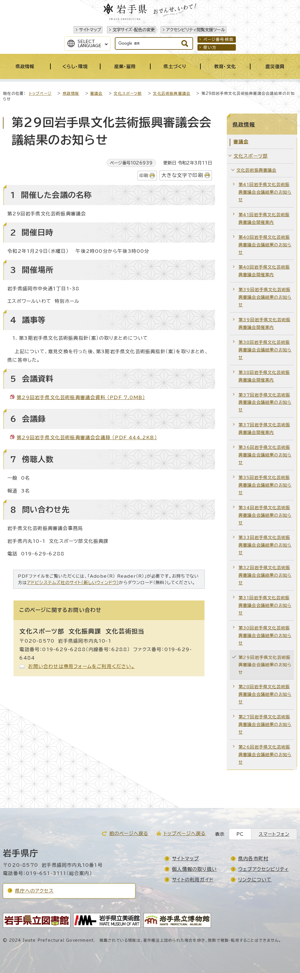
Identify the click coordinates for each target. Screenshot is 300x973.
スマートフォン (274, 834)
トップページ (40, 93)
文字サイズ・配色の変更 (133, 30)
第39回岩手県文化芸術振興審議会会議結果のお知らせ (265, 297)
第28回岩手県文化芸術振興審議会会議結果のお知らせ (265, 694)
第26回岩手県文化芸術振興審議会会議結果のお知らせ (265, 754)
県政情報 (71, 93)
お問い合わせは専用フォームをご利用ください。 (81, 666)
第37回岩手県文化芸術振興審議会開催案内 (264, 429)
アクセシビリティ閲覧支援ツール (195, 30)
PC (240, 834)
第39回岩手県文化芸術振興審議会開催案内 (264, 324)
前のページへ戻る (129, 833)
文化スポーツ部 (128, 93)
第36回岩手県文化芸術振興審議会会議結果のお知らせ (265, 455)
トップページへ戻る (184, 833)
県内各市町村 (253, 858)
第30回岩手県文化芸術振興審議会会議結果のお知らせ (265, 635)
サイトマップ (90, 30)
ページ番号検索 (218, 39)
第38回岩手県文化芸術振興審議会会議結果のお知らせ (265, 350)
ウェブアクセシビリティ (263, 869)
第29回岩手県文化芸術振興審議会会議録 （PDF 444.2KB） (87, 437)
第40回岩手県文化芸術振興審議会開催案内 (264, 271)
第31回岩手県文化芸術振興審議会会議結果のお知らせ (265, 605)
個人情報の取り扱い (194, 869)
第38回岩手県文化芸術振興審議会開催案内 (264, 376)
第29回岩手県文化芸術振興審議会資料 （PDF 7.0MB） (81, 397)
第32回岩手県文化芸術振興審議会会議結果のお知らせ (265, 575)
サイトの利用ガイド (192, 879)
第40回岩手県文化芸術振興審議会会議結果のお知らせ (265, 245)
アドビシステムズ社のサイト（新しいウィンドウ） (73, 582)
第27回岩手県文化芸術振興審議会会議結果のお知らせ (265, 724)
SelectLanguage (89, 44)
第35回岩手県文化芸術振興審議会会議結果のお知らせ (265, 485)
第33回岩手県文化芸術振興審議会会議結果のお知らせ (265, 545)
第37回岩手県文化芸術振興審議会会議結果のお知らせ (265, 402)
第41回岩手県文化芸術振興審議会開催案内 (263, 218)
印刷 (143, 175)
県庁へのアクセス (34, 890)
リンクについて (255, 879)
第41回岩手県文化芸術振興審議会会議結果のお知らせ (265, 192)
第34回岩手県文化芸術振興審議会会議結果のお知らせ (265, 515)
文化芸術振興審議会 (171, 93)
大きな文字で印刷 (182, 175)
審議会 (96, 93)
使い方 (210, 47)
